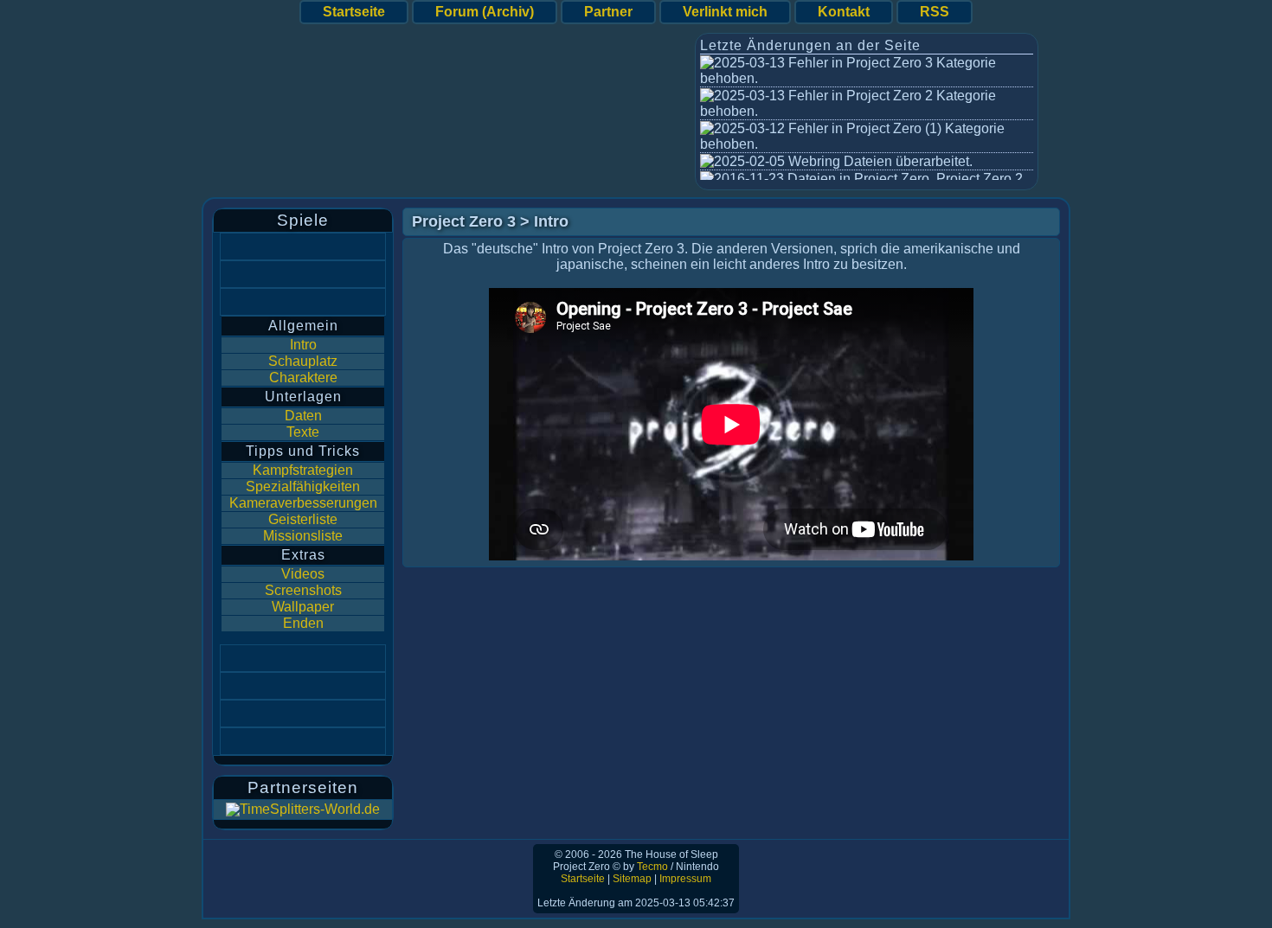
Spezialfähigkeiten (303, 486)
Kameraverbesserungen (303, 503)
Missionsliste (303, 535)
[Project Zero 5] (303, 741)
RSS (934, 11)
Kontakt (844, 11)
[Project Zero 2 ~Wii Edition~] (303, 713)
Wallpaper (303, 606)
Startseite (354, 11)
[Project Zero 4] (303, 658)
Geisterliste (302, 519)
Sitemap (632, 879)
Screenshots (303, 590)
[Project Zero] (303, 246)
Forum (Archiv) (484, 11)
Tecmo (652, 867)
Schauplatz (302, 361)
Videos (302, 573)
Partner (608, 11)
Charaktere (303, 377)
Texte (302, 432)
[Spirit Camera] (303, 686)
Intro (303, 344)
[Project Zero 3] (303, 302)
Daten (303, 415)
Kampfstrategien (303, 470)
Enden (303, 623)
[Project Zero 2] (303, 274)
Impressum (685, 879)
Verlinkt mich (725, 11)
